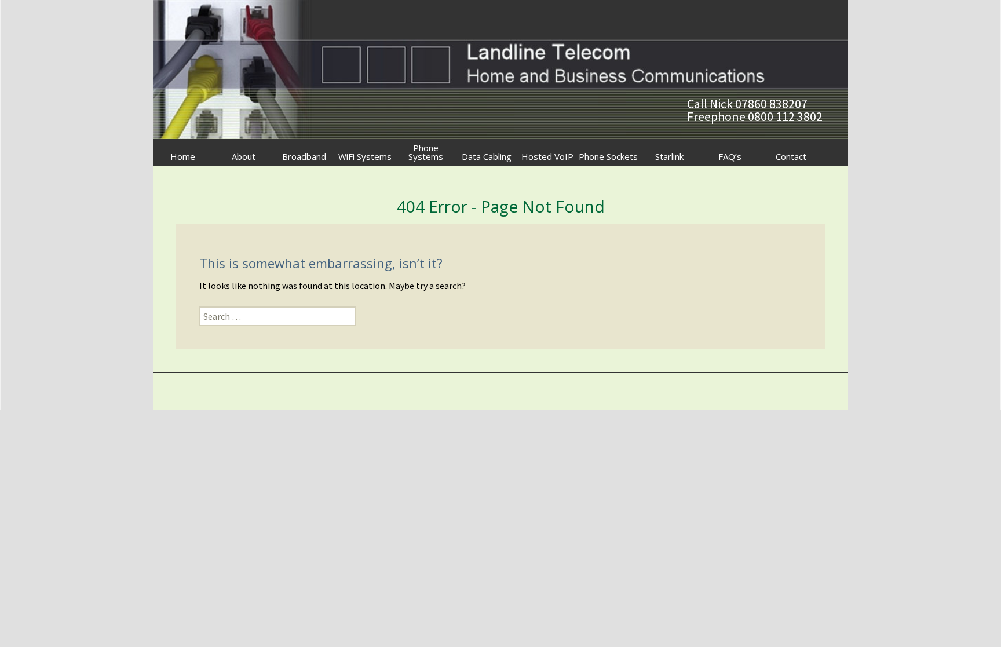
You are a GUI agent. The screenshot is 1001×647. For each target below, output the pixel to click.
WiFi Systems (365, 156)
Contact (791, 156)
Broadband (304, 156)
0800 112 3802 (785, 116)
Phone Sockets (608, 156)
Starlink (669, 156)
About (243, 156)
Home (182, 156)
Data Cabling (487, 156)
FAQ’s (729, 156)
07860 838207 (771, 104)
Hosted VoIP (547, 156)
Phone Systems (425, 152)
